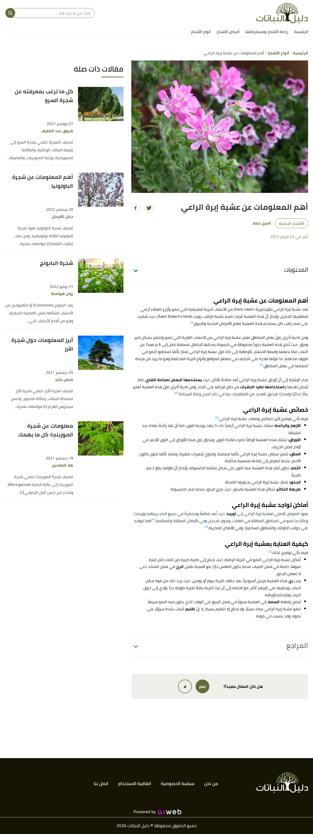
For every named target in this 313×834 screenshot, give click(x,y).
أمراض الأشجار (227, 31)
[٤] (217, 417)
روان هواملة (62, 293)
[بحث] (10, 13)
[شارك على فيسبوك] (135, 208)
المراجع (297, 645)
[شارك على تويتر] (149, 208)
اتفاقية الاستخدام (134, 783)
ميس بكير (64, 379)
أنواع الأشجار (201, 31)
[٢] (261, 364)
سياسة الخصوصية (177, 783)
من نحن (211, 783)
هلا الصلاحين (62, 465)
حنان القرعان (62, 216)
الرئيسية (301, 31)
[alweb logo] (169, 811)
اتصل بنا (101, 783)
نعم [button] (202, 686)
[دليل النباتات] (282, 12)
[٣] (176, 393)
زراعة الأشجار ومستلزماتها (266, 31)
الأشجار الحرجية (291, 223)
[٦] (270, 551)
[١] (191, 322)
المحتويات (296, 269)
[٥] (206, 526)
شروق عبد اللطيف (57, 130)
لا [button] (185, 686)
